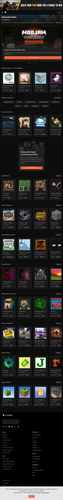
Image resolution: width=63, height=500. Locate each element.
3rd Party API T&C (6, 469)
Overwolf (34, 467)
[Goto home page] (5, 12)
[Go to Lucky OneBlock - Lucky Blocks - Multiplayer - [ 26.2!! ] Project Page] (40, 396)
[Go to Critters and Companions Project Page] (25, 125)
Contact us (35, 461)
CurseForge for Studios (37, 470)
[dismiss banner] (60, 2)
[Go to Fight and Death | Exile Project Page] (40, 278)
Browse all (58, 97)
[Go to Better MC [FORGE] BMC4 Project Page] (40, 337)
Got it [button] (31, 496)
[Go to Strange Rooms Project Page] (25, 278)
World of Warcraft (6, 440)
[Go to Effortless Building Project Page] (9, 82)
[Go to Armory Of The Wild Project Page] (25, 248)
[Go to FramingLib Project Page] (9, 189)
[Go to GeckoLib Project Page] (9, 366)
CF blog (34, 440)
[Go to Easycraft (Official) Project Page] (40, 219)
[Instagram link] (3, 427)
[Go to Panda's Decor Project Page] (40, 82)
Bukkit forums (35, 447)
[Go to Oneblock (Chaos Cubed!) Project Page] (9, 396)
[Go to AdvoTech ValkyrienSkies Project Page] (9, 219)
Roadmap (34, 445)
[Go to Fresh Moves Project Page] (25, 307)
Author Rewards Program (8, 464)
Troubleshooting (36, 458)
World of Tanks (6, 452)
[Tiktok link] (6, 427)
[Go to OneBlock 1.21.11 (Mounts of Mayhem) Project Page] (25, 396)
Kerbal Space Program (7, 447)
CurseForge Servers (36, 450)
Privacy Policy (5, 483)
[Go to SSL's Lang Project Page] (9, 248)
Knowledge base (36, 456)
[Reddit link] (18, 427)
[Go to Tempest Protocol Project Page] (40, 125)
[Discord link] (12, 427)
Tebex (33, 472)
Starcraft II (5, 445)
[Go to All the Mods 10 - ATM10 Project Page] (9, 337)
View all (58, 176)
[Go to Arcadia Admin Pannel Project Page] (40, 189)
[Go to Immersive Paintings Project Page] (25, 82)
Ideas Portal (35, 437)
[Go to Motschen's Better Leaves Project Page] (40, 307)
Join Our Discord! (36, 435)
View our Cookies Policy (42, 492)
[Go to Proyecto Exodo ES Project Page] (40, 248)
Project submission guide (8, 461)
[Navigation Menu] (2, 12)
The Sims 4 (5, 442)
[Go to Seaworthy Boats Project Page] (9, 125)
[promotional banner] (31, 5)
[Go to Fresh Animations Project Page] (9, 307)
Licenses (4, 485)
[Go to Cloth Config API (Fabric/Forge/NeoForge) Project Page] (25, 366)
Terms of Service (6, 480)
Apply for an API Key (7, 466)
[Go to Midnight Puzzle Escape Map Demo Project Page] (9, 278)
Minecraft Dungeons (7, 450)
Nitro (33, 475)
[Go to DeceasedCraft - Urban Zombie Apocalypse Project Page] (25, 337)
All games (4, 435)
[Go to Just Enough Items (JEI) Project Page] (40, 366)
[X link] (15, 427)
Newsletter (35, 442)
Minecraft (4, 437)
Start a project (5, 458)
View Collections (31, 167)
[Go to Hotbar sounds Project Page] (25, 189)
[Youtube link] (9, 427)
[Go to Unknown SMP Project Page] (25, 219)
